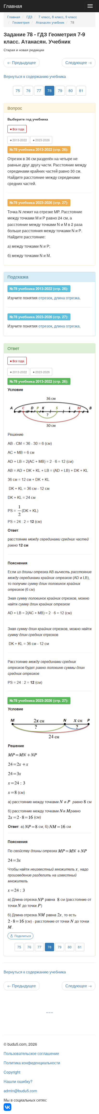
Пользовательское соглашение (31, 1053)
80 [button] (70, 90)
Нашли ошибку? (18, 1081)
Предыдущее (21, 62)
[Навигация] (90, 6)
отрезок (45, 297)
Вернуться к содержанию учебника (35, 76)
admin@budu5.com (20, 1090)
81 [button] (81, 90)
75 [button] (18, 90)
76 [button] (28, 90)
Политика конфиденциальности (32, 1062)
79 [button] (60, 90)
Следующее (78, 62)
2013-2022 (18, 139)
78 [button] (49, 90)
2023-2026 (41, 139)
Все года (17, 128)
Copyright (12, 1072)
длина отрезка (67, 297)
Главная (13, 5)
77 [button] (39, 90)
